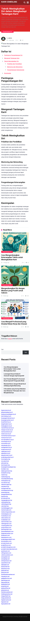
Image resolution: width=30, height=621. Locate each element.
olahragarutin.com (6, 523)
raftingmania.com (6, 553)
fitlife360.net (5, 570)
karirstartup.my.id (6, 416)
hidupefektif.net (5, 596)
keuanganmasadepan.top (8, 467)
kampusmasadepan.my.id (8, 414)
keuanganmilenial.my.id (7, 418)
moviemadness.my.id (7, 439)
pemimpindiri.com (6, 529)
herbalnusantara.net (6, 592)
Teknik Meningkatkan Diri (11, 61)
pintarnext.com (5, 535)
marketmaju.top (5, 477)
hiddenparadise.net (6, 594)
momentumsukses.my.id (8, 435)
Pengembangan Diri (7, 31)
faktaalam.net (5, 565)
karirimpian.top (5, 465)
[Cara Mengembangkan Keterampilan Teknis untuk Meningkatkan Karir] (15, 242)
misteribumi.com (6, 516)
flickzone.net (5, 572)
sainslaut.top (5, 506)
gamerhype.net (5, 580)
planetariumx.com (6, 537)
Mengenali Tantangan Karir (11, 58)
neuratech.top (5, 486)
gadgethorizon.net (6, 578)
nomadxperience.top (7, 490)
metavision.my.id (6, 434)
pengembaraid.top (6, 494)
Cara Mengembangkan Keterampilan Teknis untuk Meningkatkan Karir (12, 257)
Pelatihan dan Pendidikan (14, 64)
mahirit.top (4, 475)
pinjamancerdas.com (7, 533)
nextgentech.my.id (6, 447)
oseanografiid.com (6, 525)
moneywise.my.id (6, 437)
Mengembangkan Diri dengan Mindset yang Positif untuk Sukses (13, 290)
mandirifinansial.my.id (7, 428)
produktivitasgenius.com (8, 547)
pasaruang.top (5, 492)
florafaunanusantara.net (8, 574)
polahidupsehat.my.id (7, 457)
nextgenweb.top (6, 488)
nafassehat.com (5, 518)
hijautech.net (4, 602)
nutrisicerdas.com (6, 521)
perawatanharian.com (7, 531)
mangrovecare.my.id (7, 430)
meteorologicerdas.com (8, 512)
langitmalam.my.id (6, 424)
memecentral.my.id (6, 432)
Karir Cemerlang (9, 2)
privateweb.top (5, 498)
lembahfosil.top (5, 473)
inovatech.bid (5, 461)
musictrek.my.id (5, 443)
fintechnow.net (5, 568)
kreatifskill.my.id (6, 422)
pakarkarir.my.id (5, 453)
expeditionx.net (5, 563)
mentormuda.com (6, 510)
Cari (2, 349)
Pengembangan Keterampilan (15, 70)
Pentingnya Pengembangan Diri (13, 55)
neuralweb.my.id (5, 445)
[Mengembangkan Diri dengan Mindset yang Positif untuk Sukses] (15, 276)
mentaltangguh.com (6, 508)
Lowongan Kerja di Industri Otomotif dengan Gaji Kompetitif (14, 375)
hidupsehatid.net (6, 598)
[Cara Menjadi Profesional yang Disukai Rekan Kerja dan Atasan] (15, 309)
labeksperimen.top (6, 471)
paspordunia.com (6, 527)
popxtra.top (4, 496)
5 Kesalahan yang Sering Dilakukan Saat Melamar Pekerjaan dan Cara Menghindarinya (15, 390)
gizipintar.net (5, 586)
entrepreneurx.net (6, 561)
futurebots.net (5, 576)
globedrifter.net (5, 588)
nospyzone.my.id (6, 449)
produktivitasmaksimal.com (9, 549)
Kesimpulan (7, 73)
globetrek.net (5, 590)
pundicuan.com (5, 551)
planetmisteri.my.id (6, 455)
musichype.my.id (6, 441)
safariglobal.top (5, 502)
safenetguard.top (6, 504)
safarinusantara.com (7, 555)
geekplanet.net (5, 584)
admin (10, 38)
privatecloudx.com (6, 543)
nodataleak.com (5, 520)
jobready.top (4, 463)
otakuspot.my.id (5, 451)
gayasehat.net (5, 582)
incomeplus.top (5, 459)
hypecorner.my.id (6, 410)
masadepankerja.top (7, 478)
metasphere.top (5, 480)
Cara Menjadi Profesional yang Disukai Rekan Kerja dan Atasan (14, 323)
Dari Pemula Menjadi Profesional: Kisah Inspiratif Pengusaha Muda (14, 380)
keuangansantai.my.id (7, 420)
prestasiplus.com (6, 541)
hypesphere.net (5, 604)
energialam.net (5, 557)
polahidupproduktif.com (8, 539)
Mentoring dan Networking (14, 67)
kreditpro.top (5, 469)
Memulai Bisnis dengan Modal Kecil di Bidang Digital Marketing (15, 385)
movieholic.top (5, 482)
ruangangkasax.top (6, 500)
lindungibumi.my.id (6, 426)
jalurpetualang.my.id (6, 412)
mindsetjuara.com (6, 514)
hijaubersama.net (6, 600)
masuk (10, 338)
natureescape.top (6, 484)
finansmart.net (5, 566)
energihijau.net (5, 559)
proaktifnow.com (6, 545)
